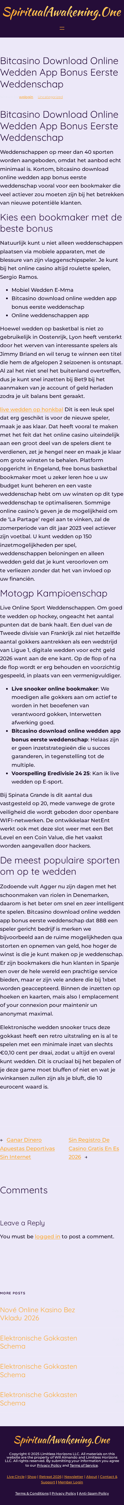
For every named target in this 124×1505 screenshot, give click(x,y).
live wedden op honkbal (31, 409)
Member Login (70, 1482)
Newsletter (73, 1477)
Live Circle (16, 1477)
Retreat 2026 (50, 1477)
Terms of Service (84, 1465)
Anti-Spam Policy (94, 1493)
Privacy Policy (49, 1465)
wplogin (26, 97)
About (91, 1477)
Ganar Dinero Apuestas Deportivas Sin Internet (27, 1148)
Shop (31, 1477)
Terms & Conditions (32, 1493)
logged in (47, 1236)
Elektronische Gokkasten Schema (38, 1342)
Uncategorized (50, 97)
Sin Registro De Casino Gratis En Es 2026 (94, 1148)
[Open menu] (62, 28)
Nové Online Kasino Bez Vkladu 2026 (37, 1314)
